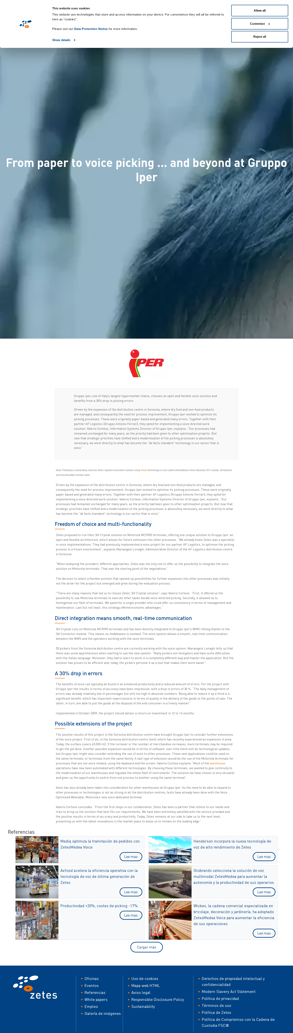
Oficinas (92, 978)
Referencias (95, 992)
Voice (144, 470)
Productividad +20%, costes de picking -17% (99, 905)
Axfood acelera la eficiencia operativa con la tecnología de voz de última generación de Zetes (99, 876)
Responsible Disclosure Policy (157, 999)
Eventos (92, 985)
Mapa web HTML (145, 985)
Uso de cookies (144, 978)
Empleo (91, 1006)
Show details (61, 40)
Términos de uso (216, 1005)
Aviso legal (140, 992)
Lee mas (131, 856)
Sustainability (143, 1006)
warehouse (217, 763)
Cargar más (146, 947)
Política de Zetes (216, 1012)
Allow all (260, 10)
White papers (96, 999)
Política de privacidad (220, 998)
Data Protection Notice (91, 29)
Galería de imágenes (103, 1013)
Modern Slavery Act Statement (229, 991)
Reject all (259, 36)
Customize (257, 23)
